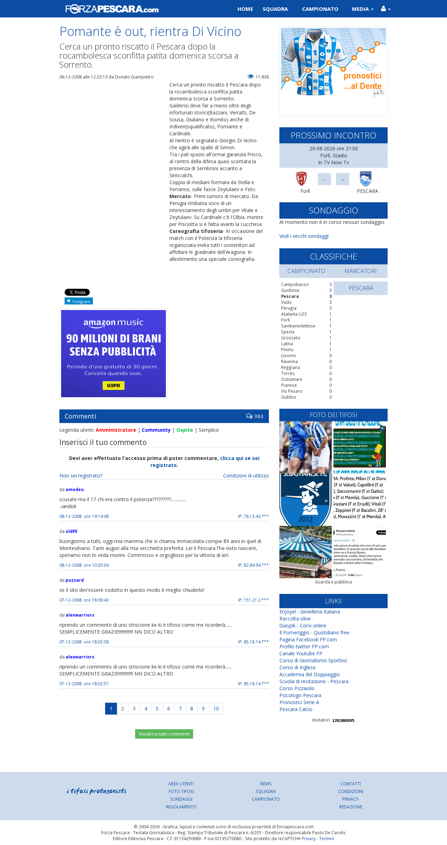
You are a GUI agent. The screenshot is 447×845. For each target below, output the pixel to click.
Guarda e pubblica (333, 582)
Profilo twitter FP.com (304, 646)
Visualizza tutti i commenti (164, 734)
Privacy (350, 799)
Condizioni (350, 791)
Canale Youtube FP (300, 653)
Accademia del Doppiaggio (309, 674)
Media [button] (361, 8)
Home (245, 8)
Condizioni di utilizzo (246, 475)
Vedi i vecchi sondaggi (304, 236)
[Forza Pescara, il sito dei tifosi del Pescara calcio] (138, 8)
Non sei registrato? (80, 475)
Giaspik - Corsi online (303, 625)
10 (216, 708)
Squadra (275, 8)
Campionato (320, 8)
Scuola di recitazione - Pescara (314, 681)
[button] (386, 8)
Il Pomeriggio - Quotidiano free (314, 632)
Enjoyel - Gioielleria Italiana (309, 611)
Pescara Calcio (296, 709)
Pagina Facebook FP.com (308, 639)
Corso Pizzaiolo (297, 688)
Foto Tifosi (181, 791)
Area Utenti (181, 783)
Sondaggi (181, 799)
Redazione (350, 806)
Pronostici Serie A (299, 702)
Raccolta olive (295, 618)
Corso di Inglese (297, 667)
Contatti (350, 783)
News (266, 783)
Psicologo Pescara (300, 695)
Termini (326, 838)
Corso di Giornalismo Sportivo (313, 660)
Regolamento (181, 806)
